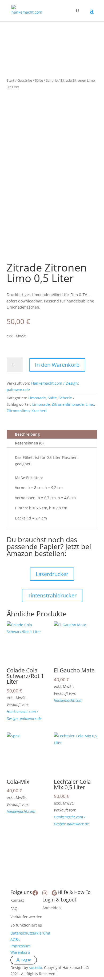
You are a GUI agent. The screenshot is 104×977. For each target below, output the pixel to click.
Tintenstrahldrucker (52, 595)
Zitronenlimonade (68, 404)
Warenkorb (20, 952)
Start (10, 80)
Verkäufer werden (26, 916)
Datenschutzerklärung (30, 933)
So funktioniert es (26, 925)
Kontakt (17, 900)
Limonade (37, 397)
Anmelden (51, 907)
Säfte (39, 80)
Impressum (20, 945)
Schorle (52, 80)
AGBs (15, 939)
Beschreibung (27, 434)
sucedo (35, 967)
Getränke (24, 80)
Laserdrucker (52, 574)
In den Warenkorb (57, 364)
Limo (90, 404)
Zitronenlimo (18, 410)
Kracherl (39, 410)
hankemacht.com (68, 700)
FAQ (14, 908)
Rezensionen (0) (29, 443)
